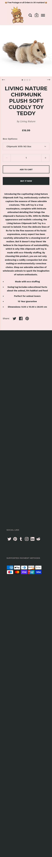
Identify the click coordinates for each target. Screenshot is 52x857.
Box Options (10, 138)
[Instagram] (27, 539)
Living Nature (27, 121)
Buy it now (26, 181)
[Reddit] (38, 539)
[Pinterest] (15, 539)
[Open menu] (43, 15)
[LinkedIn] (32, 539)
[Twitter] (9, 539)
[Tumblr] (21, 539)
